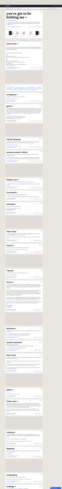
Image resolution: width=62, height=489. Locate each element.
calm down (26, 249)
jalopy (7, 395)
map (7, 206)
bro (17, 144)
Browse (12, 8)
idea (31, 196)
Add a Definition (49, 8)
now (15, 118)
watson (10, 395)
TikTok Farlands (8, 146)
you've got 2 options (33, 89)
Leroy (8, 196)
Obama (11, 306)
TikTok (7, 141)
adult (15, 96)
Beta (28, 290)
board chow (7, 67)
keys (17, 47)
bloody (18, 118)
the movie (20, 347)
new (21, 233)
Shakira (23, 183)
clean (14, 57)
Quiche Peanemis (8, 349)
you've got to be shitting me (20, 87)
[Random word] (51, 6)
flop (27, 272)
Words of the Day (7, 8)
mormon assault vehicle (9, 160)
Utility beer (7, 413)
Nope (11, 410)
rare (10, 452)
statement (17, 194)
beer (15, 23)
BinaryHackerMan (12, 67)
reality (24, 234)
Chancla (7, 276)
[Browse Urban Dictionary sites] (8, 6)
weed (23, 441)
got (14, 302)
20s (24, 96)
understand (9, 194)
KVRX (13, 160)
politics (14, 299)
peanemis (16, 347)
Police (7, 434)
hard (8, 331)
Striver (7, 309)
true (11, 20)
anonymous (10, 251)
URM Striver (10, 309)
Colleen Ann (15, 26)
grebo (7, 120)
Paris (20, 333)
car (9, 391)
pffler (10, 370)
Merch (40, 26)
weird (16, 142)
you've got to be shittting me (31, 87)
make (23, 247)
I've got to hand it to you (32, 88)
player (17, 208)
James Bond (12, 394)
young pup (7, 100)
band (20, 117)
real (12, 357)
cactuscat (10, 120)
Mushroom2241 (13, 349)
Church (9, 158)
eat (31, 48)
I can (8, 394)
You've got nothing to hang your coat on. (20, 88)
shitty (8, 391)
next (20, 477)
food (10, 64)
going (13, 249)
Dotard (7, 251)
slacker (7, 286)
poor (38, 330)
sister (23, 196)
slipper (24, 272)
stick (28, 57)
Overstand (7, 198)
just (10, 98)
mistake (32, 181)
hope (8, 441)
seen (27, 450)
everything (19, 206)
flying (22, 272)
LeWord (10, 212)
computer (26, 48)
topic (13, 194)
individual (10, 247)
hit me (11, 274)
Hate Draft (7, 370)
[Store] (54, 6)
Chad (14, 364)
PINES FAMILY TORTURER (14, 146)
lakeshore (11, 413)
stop (13, 479)
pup (15, 98)
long (16, 247)
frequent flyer (23, 330)
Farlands (15, 144)
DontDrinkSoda (11, 443)
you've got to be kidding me (10, 26)
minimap (7, 212)
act (8, 477)
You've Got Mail (20, 89)
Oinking (7, 443)
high (7, 407)
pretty (14, 236)
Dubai (19, 183)
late (19, 96)
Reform (17, 181)
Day (24, 23)
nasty (24, 479)
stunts (15, 394)
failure (25, 292)
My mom (8, 274)
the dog (11, 100)
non (17, 434)
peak (32, 345)
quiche (13, 347)
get (15, 249)
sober (39, 233)
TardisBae (10, 276)
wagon (16, 154)
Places (18, 8)
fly (25, 335)
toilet (16, 477)
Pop (24, 109)
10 (8, 454)
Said (18, 142)
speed (36, 434)
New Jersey (14, 20)
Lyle (35, 409)
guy (10, 236)
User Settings (55, 8)
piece (20, 345)
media (17, 345)
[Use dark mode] (56, 6)
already (8, 365)
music (38, 108)
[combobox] (32, 6)
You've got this (26, 89)
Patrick (22, 23)
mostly (11, 206)
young (13, 98)
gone (26, 291)
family (38, 154)
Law (13, 181)
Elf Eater (11, 198)
